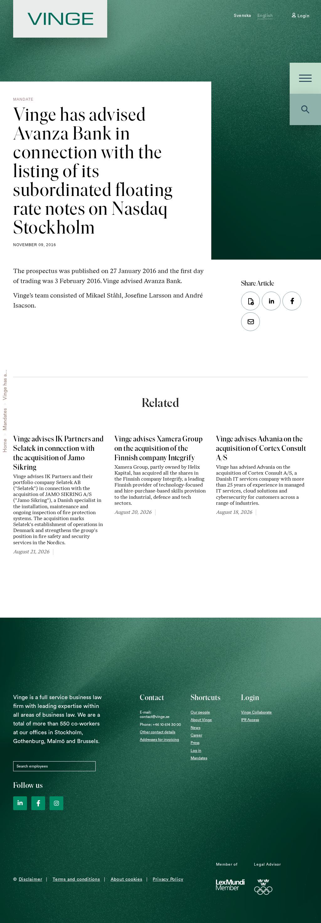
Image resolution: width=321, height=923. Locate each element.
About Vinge (201, 720)
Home (5, 445)
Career (196, 735)
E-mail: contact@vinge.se (155, 714)
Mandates (5, 419)
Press (195, 743)
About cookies (126, 879)
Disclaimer (30, 879)
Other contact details (157, 732)
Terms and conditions (76, 879)
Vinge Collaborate (256, 712)
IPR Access (250, 720)
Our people (200, 712)
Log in (196, 750)
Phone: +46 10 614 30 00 (160, 724)
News (195, 728)
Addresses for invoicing (159, 739)
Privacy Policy (168, 879)
